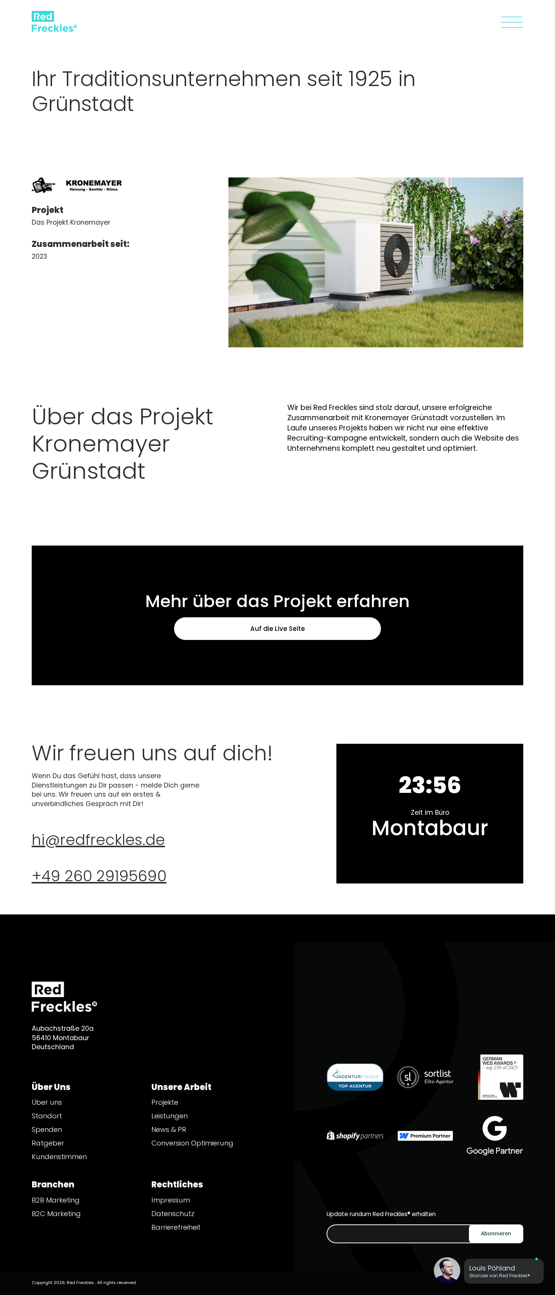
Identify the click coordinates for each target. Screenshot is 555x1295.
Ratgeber (48, 1143)
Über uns (47, 1102)
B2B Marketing (56, 1200)
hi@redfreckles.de (98, 839)
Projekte (164, 1102)
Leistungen (169, 1116)
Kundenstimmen (59, 1156)
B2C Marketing (56, 1213)
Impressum (170, 1200)
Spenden (47, 1129)
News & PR (168, 1129)
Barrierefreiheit (175, 1227)
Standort (47, 1116)
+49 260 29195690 (99, 875)
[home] (43, 22)
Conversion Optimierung (192, 1143)
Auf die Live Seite (277, 628)
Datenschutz (172, 1213)
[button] (512, 22)
